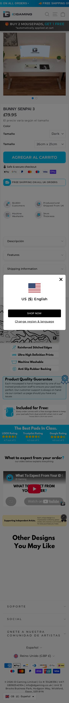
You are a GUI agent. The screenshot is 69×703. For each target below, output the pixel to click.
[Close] (61, 279)
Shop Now (34, 313)
